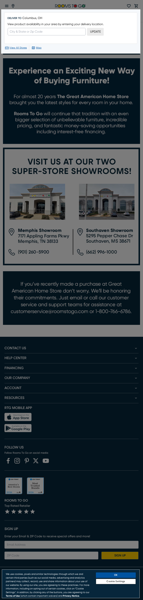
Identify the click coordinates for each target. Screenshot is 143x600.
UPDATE (95, 31)
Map (39, 48)
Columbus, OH (32, 18)
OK (115, 575)
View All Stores (18, 48)
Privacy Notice (71, 596)
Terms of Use (13, 596)
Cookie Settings (116, 581)
